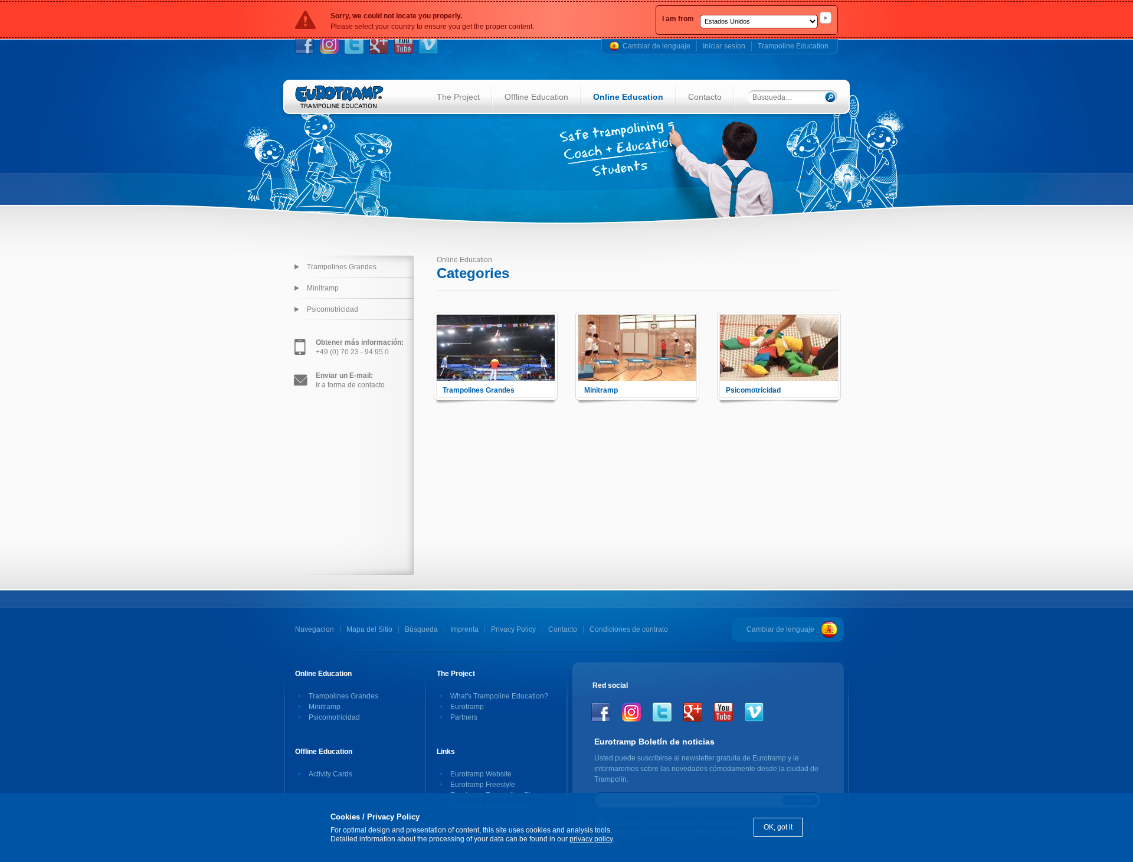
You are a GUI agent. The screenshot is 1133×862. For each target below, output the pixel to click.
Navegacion (314, 629)
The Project (458, 97)
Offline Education (536, 97)
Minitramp (323, 288)
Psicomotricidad (332, 309)
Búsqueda (421, 629)
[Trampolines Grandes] (496, 375)
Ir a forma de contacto (350, 380)
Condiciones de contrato (629, 629)
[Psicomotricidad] (779, 375)
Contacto (705, 97)
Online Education (628, 97)
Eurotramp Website (481, 774)
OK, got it (778, 827)
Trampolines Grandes (341, 267)
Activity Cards (330, 774)
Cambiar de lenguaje (656, 46)
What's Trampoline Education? (499, 696)
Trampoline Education (793, 46)
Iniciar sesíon (724, 46)
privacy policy (591, 839)
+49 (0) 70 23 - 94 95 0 (360, 347)
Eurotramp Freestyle (482, 785)
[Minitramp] (637, 375)
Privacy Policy (513, 629)
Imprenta (464, 629)
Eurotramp (467, 707)
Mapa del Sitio (369, 629)
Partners (463, 717)
